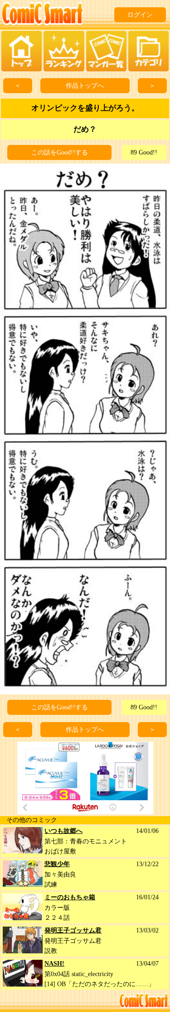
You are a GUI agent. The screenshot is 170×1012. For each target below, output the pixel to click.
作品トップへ (85, 85)
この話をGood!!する (59, 152)
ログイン (140, 14)
